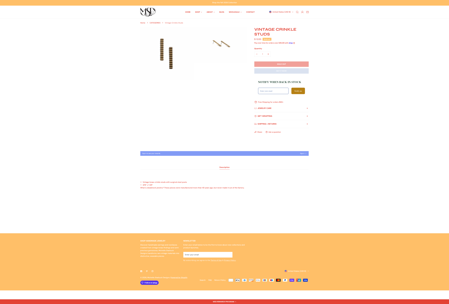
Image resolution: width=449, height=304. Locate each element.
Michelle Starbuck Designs (158, 277)
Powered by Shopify (178, 277)
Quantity (258, 48)
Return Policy (220, 280)
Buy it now (281, 71)
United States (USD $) (281, 12)
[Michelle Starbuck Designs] (148, 12)
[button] (224, 301)
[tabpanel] (224, 185)
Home (142, 23)
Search (203, 280)
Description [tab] (224, 167)
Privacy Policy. (230, 260)
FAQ (210, 280)
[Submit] (229, 254)
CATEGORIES (155, 23)
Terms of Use (216, 260)
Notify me (298, 91)
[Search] (297, 12)
